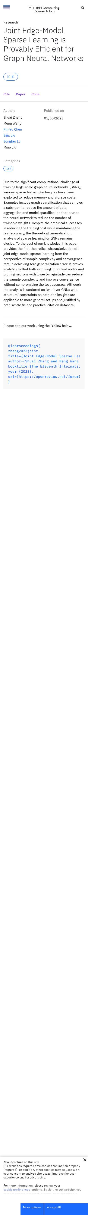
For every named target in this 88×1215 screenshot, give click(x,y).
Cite (72, 6)
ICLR (10, 77)
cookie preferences (16, 1189)
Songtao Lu (12, 141)
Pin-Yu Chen (12, 129)
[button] (84, 1159)
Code (35, 94)
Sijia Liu (9, 135)
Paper (20, 94)
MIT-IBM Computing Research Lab (44, 9)
